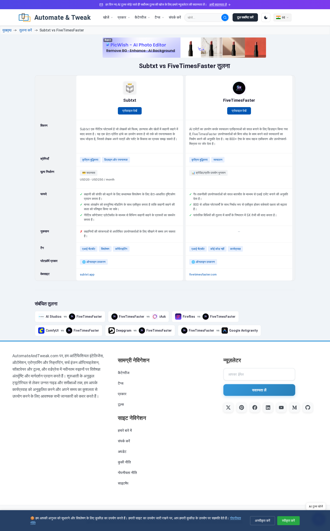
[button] (108, 17)
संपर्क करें (175, 17)
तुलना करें (25, 30)
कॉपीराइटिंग (121, 249)
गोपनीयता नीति (127, 473)
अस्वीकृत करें (262, 520)
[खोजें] (225, 17)
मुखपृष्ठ (7, 30)
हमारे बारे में (125, 430)
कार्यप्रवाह (235, 249)
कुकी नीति (124, 462)
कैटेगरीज (123, 373)
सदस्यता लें (259, 390)
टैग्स (120, 383)
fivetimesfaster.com (203, 274)
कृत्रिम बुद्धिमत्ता (90, 159)
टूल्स (121, 404)
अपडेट (122, 451)
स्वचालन (217, 159)
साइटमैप (123, 483)
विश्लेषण (105, 249)
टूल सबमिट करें (245, 17)
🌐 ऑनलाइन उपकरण (94, 262)
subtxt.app (87, 274)
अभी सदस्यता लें (218, 4)
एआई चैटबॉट (88, 249)
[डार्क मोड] (265, 17)
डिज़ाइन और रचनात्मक (116, 159)
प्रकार (122, 394)
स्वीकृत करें (288, 520)
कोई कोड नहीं (217, 249)
